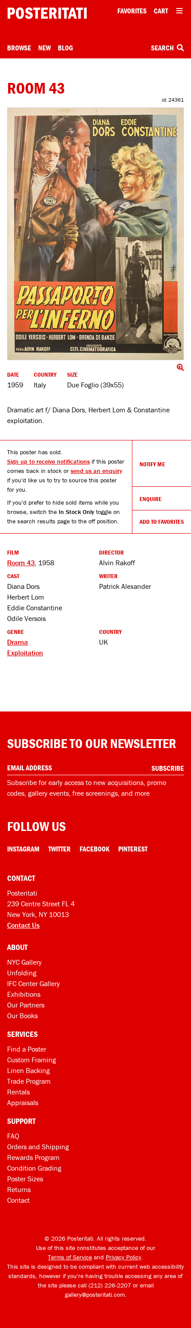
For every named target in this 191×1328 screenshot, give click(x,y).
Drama (17, 641)
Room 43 (21, 562)
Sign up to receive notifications (48, 461)
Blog (65, 47)
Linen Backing (28, 1070)
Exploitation (25, 652)
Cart (161, 10)
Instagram (23, 848)
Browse (19, 47)
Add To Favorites (161, 522)
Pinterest (132, 848)
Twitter (59, 848)
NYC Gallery (24, 962)
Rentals (18, 1091)
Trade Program (29, 1081)
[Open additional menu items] (179, 10)
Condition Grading (34, 1168)
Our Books (22, 1015)
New (44, 47)
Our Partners (25, 1004)
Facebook (94, 848)
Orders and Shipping (38, 1146)
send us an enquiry (96, 471)
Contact (18, 1200)
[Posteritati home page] (47, 13)
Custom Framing (31, 1059)
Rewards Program (33, 1157)
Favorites (132, 10)
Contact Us (23, 925)
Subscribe (167, 768)
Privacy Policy (123, 1257)
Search (163, 47)
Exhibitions (23, 994)
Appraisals (22, 1102)
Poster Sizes (25, 1178)
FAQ (13, 1135)
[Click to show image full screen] (95, 233)
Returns (19, 1189)
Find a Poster (26, 1048)
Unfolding (21, 972)
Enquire (150, 499)
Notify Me (152, 464)
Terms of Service (70, 1257)
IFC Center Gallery (33, 983)
